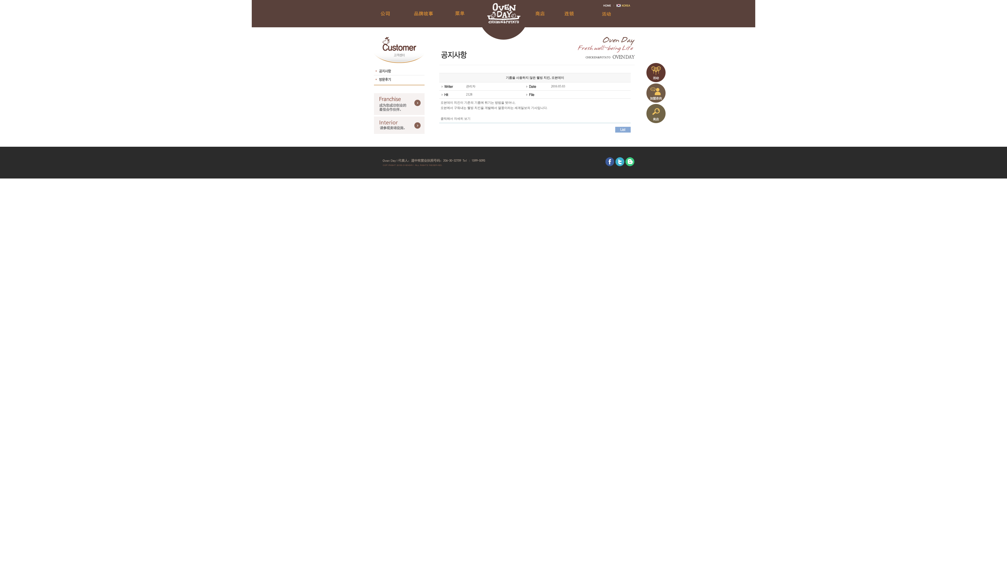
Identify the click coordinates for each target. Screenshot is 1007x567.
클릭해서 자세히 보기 (455, 118)
